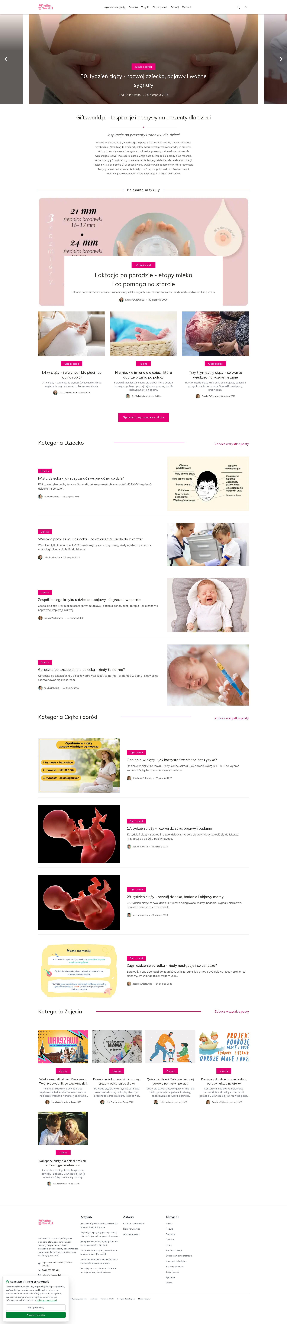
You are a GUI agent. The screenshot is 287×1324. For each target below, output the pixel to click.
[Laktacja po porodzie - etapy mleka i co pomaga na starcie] (143, 252)
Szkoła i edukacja (174, 1266)
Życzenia (187, 7)
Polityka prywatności (78, 1299)
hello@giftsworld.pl (51, 1275)
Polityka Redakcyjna (126, 1299)
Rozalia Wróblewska (133, 1223)
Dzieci (169, 1245)
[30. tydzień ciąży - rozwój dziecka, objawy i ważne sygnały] (143, 59)
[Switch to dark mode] (246, 7)
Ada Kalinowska (131, 1234)
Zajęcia (145, 7)
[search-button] (238, 7)
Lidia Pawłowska (131, 1228)
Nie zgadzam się (36, 1307)
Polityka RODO (107, 1299)
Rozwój (175, 7)
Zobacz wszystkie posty (232, 444)
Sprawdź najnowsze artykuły (143, 417)
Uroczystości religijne (176, 1261)
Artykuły (86, 1217)
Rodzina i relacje (174, 1250)
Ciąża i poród (160, 7)
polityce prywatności (47, 1300)
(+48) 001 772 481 (51, 1270)
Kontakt (93, 1299)
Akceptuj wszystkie (36, 1315)
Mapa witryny (144, 1299)
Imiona (143, 363)
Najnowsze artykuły (114, 7)
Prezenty (170, 1234)
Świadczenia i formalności (179, 1255)
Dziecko (133, 7)
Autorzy (128, 1217)
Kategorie (172, 1217)
